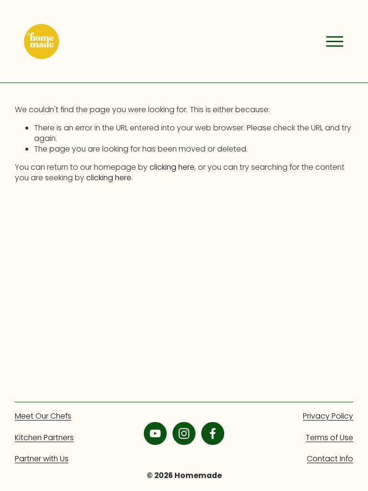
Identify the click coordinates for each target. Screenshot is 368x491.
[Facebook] (212, 433)
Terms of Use (329, 438)
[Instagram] (184, 433)
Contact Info (330, 459)
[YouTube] (155, 433)
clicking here (172, 167)
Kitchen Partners (44, 438)
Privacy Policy (328, 416)
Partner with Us (42, 459)
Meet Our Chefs (43, 416)
